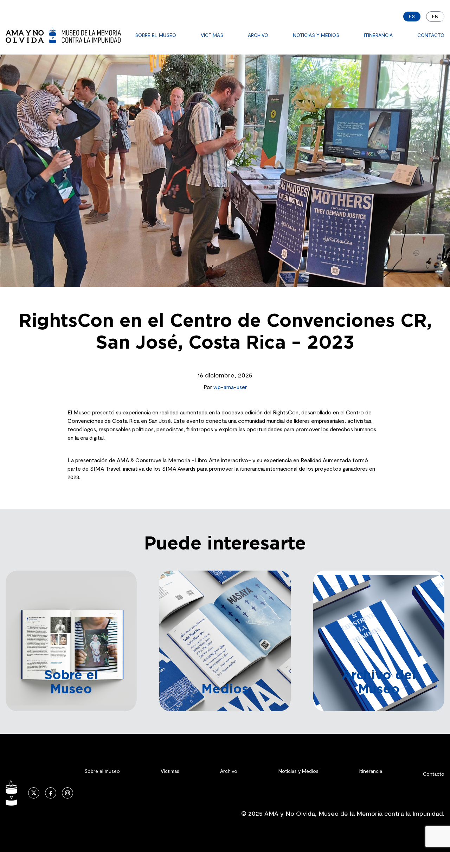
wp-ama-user (230, 386)
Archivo (258, 35)
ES (412, 16)
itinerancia (378, 35)
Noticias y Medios (316, 35)
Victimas (212, 35)
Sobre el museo (155, 35)
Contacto (430, 35)
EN (435, 16)
